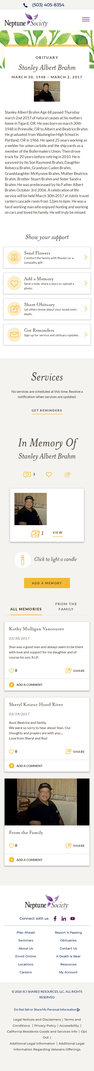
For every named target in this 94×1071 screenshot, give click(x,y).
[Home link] (26, 19)
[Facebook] (55, 918)
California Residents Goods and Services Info (42, 1031)
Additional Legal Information (32, 1043)
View (58, 532)
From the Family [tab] (66, 606)
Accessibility (69, 1026)
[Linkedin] (64, 918)
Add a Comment (29, 685)
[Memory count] (27, 474)
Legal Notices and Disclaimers (37, 1019)
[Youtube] (72, 918)
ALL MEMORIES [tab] (26, 609)
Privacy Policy (45, 1026)
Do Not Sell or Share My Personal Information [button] (45, 1009)
